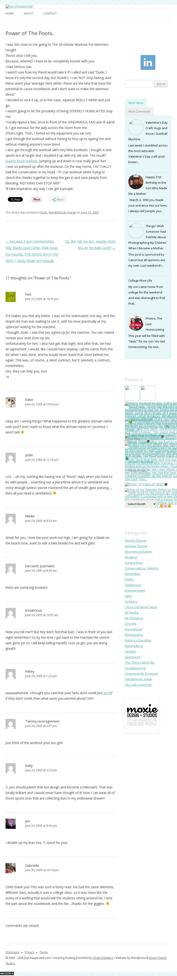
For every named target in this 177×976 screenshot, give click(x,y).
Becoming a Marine (138, 551)
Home (10, 13)
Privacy (29, 952)
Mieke (30, 516)
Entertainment (135, 590)
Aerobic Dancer (135, 540)
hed (28, 294)
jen (27, 821)
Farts (43, 212)
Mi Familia (132, 612)
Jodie (29, 455)
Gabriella (32, 865)
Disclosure (12, 952)
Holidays (131, 601)
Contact (50, 13)
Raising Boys (134, 646)
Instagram (148, 46)
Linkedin (148, 62)
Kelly (29, 765)
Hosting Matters (102, 958)
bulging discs (134, 563)
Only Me (130, 624)
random (130, 651)
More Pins (132, 439)
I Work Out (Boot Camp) (141, 607)
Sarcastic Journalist (40, 566)
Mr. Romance (134, 618)
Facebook (132, 46)
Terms (44, 952)
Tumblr (163, 46)
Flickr (163, 62)
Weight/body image (62, 212)
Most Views (135, 103)
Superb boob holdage (22, 161)
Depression (133, 585)
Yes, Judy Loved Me (138, 685)
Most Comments (139, 111)
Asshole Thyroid (136, 546)
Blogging (131, 557)
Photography (134, 635)
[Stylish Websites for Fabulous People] (142, 732)
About (28, 13)
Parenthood (133, 629)
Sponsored (133, 657)
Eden (29, 399)
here (106, 693)
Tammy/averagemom (42, 721)
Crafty (129, 579)
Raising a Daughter (138, 640)
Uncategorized (135, 668)
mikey (29, 671)
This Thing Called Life (139, 662)
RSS (132, 62)
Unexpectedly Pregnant (141, 673)
